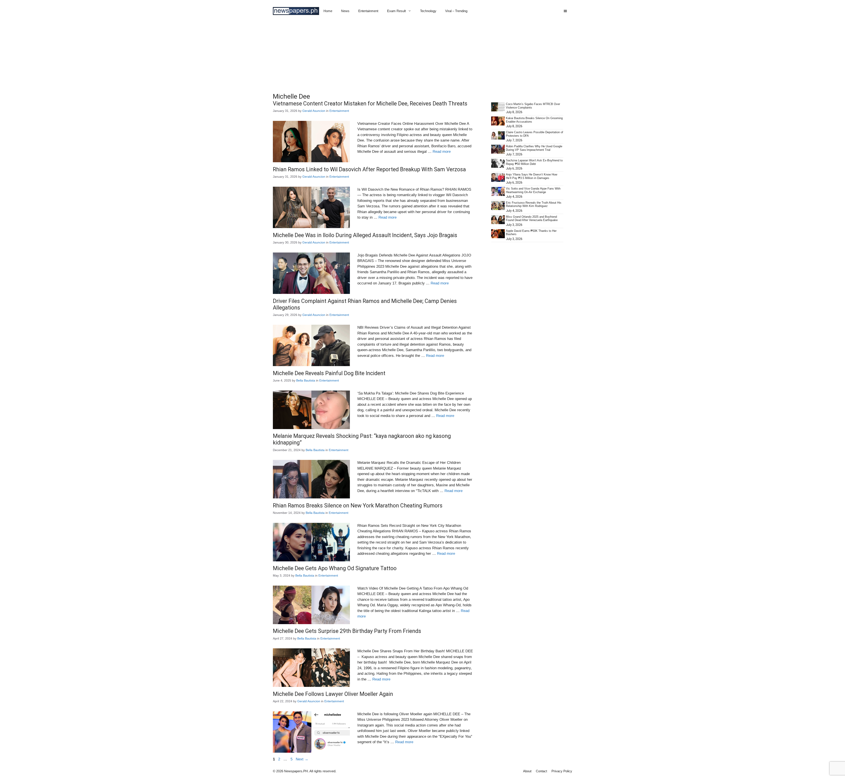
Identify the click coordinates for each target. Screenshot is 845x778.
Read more (442, 151)
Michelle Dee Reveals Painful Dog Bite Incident (329, 373)
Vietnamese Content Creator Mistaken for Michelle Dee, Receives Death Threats (370, 103)
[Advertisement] (422, 55)
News (345, 11)
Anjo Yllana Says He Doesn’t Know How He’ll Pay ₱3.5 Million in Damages (531, 176)
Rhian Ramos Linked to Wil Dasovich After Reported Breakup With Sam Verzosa (369, 169)
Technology (428, 11)
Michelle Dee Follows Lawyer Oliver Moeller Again (333, 694)
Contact (541, 771)
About (527, 771)
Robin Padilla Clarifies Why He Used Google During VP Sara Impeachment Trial (534, 148)
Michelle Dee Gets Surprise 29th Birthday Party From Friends (347, 631)
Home (327, 11)
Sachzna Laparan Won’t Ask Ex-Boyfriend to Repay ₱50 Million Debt (534, 162)
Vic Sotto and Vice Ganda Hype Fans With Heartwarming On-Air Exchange (533, 190)
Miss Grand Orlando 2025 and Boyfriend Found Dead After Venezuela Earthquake (532, 218)
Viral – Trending (456, 11)
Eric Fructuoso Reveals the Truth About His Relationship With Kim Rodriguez (533, 204)
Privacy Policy (561, 771)
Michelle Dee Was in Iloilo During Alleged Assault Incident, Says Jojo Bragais (365, 235)
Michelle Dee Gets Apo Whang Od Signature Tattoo (335, 568)
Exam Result (396, 11)
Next (302, 759)
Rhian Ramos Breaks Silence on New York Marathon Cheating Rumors (358, 505)
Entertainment (368, 11)
